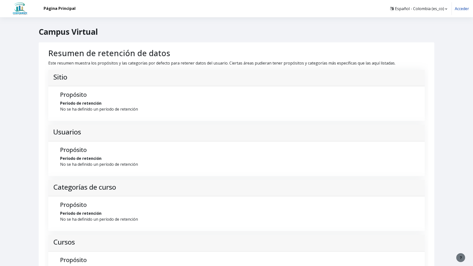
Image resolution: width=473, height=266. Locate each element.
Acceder (462, 8)
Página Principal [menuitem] (60, 8)
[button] (419, 8)
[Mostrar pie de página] (460, 257)
